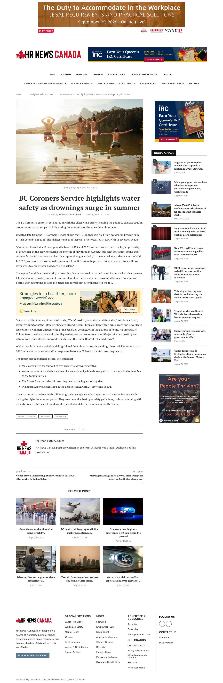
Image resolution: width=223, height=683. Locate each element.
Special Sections (78, 616)
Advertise (65, 74)
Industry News (103, 652)
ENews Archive (72, 652)
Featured (101, 622)
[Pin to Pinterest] (93, 429)
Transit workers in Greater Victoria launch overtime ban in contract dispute (189, 314)
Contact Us (167, 632)
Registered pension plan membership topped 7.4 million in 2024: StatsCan (188, 165)
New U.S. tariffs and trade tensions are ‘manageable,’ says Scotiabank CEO (189, 251)
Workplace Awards (81, 83)
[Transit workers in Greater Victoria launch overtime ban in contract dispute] (161, 315)
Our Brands (137, 640)
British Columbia (26, 416)
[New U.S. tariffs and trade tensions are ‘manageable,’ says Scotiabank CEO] (161, 253)
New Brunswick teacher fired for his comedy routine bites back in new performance (190, 231)
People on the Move (106, 657)
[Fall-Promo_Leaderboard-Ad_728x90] (147, 49)
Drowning (45, 416)
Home (53, 74)
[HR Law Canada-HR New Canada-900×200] (79, 290)
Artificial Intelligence (106, 637)
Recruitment (102, 632)
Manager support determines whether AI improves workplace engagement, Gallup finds (190, 187)
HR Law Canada (148, 83)
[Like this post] (85, 429)
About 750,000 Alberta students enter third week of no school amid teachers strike (190, 210)
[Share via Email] (96, 429)
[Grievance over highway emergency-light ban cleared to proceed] (123, 511)
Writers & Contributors (76, 647)
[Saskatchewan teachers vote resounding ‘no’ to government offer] (161, 335)
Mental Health (127, 83)
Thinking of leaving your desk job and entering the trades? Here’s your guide (188, 294)
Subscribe (81, 74)
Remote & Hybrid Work (108, 662)
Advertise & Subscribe (137, 617)
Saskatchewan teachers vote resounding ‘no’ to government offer (190, 334)
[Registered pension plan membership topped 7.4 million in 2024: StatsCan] (161, 167)
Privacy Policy (166, 642)
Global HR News (104, 642)
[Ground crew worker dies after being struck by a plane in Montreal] (36, 511)
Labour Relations (74, 622)
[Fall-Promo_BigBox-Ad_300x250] (179, 102)
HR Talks (194, 83)
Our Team (164, 637)
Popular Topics (116, 74)
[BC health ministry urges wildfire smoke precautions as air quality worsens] (80, 511)
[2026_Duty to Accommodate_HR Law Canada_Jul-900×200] (111, 3)
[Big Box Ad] (179, 375)
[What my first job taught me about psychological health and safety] (36, 559)
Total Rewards (105, 83)
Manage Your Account (139, 634)
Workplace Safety (74, 627)
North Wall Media (136, 667)
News (100, 616)
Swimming (61, 416)
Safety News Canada (173, 83)
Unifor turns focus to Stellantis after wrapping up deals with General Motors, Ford (190, 355)
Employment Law (105, 627)
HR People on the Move (144, 74)
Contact (169, 74)
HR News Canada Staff (70, 214)
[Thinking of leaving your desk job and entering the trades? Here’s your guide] (161, 296)
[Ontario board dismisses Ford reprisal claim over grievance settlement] (123, 559)
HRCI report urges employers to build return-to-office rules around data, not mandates (190, 273)
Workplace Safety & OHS (41, 94)
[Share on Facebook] (88, 429)
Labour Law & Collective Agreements (45, 83)
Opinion (98, 74)
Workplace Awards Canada (137, 656)
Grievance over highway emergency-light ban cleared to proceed (123, 533)
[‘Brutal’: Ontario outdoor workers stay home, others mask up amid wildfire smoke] (80, 559)
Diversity (100, 647)
